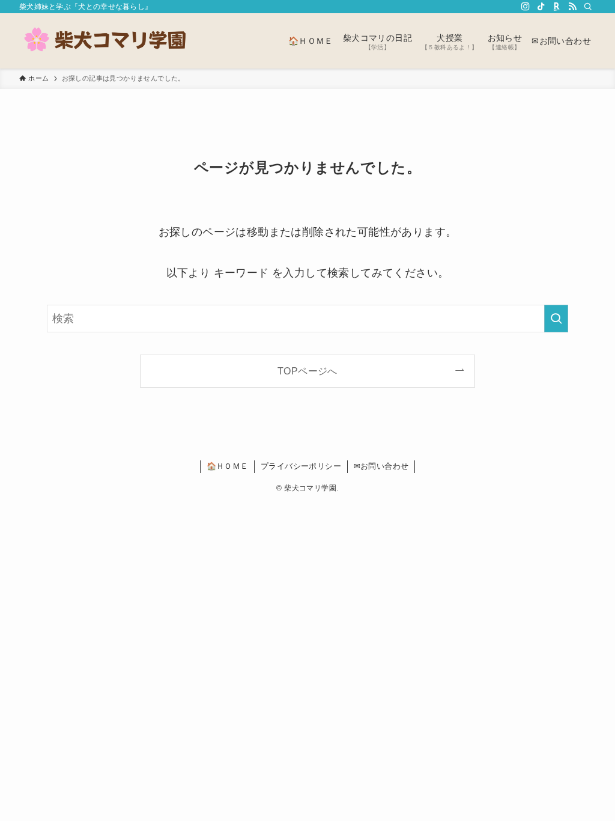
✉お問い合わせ (381, 466)
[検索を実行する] (556, 318)
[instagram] (525, 6)
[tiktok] (541, 6)
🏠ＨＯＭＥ (228, 466)
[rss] (572, 6)
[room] (557, 6)
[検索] (588, 6)
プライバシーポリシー (301, 466)
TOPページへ (307, 370)
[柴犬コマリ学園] (106, 41)
